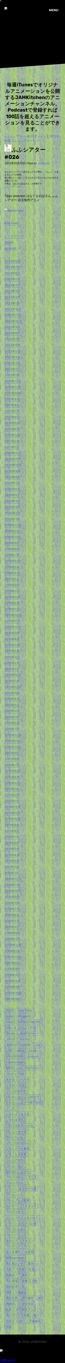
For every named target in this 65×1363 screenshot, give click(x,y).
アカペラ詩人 (15, 1177)
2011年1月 (12, 873)
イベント (12, 1189)
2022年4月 (12, 357)
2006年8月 (12, 975)
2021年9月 (12, 399)
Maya (20, 1050)
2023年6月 (12, 273)
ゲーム (10, 1194)
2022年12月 (13, 309)
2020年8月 (12, 477)
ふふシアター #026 (13, 186)
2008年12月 (13, 945)
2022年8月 (12, 333)
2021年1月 (12, 447)
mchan (33, 1050)
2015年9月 (12, 633)
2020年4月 (12, 501)
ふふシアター (15, 1160)
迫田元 (10, 1321)
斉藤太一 (12, 1275)
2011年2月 (12, 867)
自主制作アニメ (26, 1309)
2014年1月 (12, 681)
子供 (9, 1269)
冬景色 (29, 1252)
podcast (43, 163)
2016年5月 (12, 591)
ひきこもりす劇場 (17, 1148)
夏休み (32, 1263)
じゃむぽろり (15, 1119)
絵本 (9, 1309)
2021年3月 (12, 435)
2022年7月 (12, 339)
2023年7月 (12, 267)
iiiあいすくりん (16, 1027)
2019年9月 (12, 543)
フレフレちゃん (16, 1229)
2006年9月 (12, 969)
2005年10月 (13, 993)
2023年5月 (12, 279)
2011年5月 (12, 849)
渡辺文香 (12, 1298)
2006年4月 (12, 981)
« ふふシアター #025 (19, 136)
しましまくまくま (17, 1114)
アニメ (32, 1177)
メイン (41, 136)
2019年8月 (12, 549)
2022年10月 (13, 321)
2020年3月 (12, 507)
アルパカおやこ (16, 1183)
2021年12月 (13, 381)
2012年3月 (12, 789)
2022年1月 (12, 375)
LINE (9, 1050)
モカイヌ (12, 1240)
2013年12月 (13, 687)
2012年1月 (12, 801)
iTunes (10, 1033)
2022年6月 (12, 345)
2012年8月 (12, 759)
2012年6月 (12, 771)
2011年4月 (12, 855)
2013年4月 (12, 711)
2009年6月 (12, 933)
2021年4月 (12, 429)
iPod (33, 1027)
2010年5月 (12, 921)
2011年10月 (13, 819)
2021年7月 (12, 411)
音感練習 (35, 1321)
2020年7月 (12, 483)
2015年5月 (12, 651)
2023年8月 (12, 261)
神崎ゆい (12, 1304)
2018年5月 (12, 573)
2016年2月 (12, 603)
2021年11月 (13, 387)
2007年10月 (13, 957)
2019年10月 (13, 537)
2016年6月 (12, 585)
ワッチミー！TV (17, 1246)
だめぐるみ (13, 1125)
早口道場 (12, 1281)
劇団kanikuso (15, 1258)
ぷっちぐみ (13, 1165)
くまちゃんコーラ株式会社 (23, 1102)
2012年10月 (13, 747)
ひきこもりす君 (16, 1154)
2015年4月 (12, 657)
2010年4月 (12, 927)
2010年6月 (12, 915)
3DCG (10, 1010)
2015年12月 (13, 615)
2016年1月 (12, 609)
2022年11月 (13, 315)
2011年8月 (12, 831)
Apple (9, 242)
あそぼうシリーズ (17, 1079)
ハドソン (12, 1223)
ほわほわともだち (17, 1171)
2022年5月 (12, 351)
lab (38, 1045)
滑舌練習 (28, 1298)
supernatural (14, 1062)
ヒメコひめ (29, 1223)
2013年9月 (12, 693)
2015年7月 (12, 645)
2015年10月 (13, 627)
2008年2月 (12, 951)
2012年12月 (13, 735)
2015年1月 (12, 669)
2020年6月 (12, 489)
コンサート (13, 1206)
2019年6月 (12, 561)
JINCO (10, 1039)
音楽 (9, 1327)
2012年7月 (12, 765)
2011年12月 (13, 807)
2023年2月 (12, 297)
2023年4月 (12, 285)
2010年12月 (13, 879)
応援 (32, 1269)
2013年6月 (12, 699)
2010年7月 (12, 909)
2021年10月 (13, 393)
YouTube (31, 1068)
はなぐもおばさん (17, 1142)
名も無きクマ (15, 1263)
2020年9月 (12, 471)
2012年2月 (12, 795)
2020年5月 (12, 495)
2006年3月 (12, 987)
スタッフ (31, 1206)
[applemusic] (14, 210)
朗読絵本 (12, 1286)
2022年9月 (12, 327)
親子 (37, 1315)
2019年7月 (12, 555)
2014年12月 (13, 675)
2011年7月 (12, 837)
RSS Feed (11, 223)
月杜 (35, 1281)
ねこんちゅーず (16, 1131)
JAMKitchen (27, 1033)
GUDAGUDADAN (29, 1022)
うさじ (23, 1085)
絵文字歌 (28, 1304)
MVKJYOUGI (14, 1056)
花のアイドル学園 (17, 1315)
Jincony (24, 1039)
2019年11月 (13, 531)
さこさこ (12, 1108)
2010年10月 (13, 891)
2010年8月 (12, 903)
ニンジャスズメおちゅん (22, 1217)
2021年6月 (12, 417)
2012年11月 (13, 741)
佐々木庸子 (13, 1252)
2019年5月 (12, 567)
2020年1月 (12, 519)
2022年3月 (12, 363)
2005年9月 (12, 999)
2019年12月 (13, 525)
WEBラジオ (13, 1068)
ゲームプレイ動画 (17, 1200)
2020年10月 (13, 465)
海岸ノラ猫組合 (16, 1292)
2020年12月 (13, 453)
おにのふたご (15, 1096)
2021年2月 (12, 441)
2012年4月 (12, 783)
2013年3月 (12, 717)
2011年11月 (12, 813)
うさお (10, 1085)
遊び (22, 1321)
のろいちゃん (15, 1137)
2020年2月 (12, 513)
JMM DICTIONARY (19, 1045)
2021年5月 (12, 423)
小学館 (20, 1269)
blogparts (24, 1016)
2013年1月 (12, 729)
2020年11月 (13, 459)
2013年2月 (12, 723)
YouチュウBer (15, 1073)
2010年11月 (13, 885)
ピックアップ (14, 236)
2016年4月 (12, 597)
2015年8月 (12, 639)
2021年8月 (12, 405)
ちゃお (29, 1125)
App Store (25, 1010)
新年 (25, 1275)
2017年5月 (12, 579)
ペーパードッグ (16, 1235)
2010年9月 (12, 897)
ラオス (26, 1240)
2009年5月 (12, 939)
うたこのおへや (16, 1091)
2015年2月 (12, 663)
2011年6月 (12, 843)
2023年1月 (12, 303)
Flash (9, 1022)
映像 (25, 1281)
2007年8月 (12, 963)
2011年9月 (12, 825)
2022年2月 (12, 369)
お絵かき (34, 1096)
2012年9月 (12, 753)
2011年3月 (12, 861)
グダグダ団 (29, 1189)
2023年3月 (12, 291)
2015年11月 (13, 621)
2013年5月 (12, 705)
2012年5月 (12, 777)
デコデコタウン (16, 1212)
